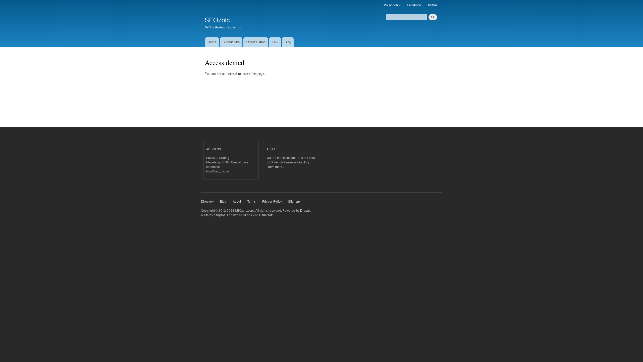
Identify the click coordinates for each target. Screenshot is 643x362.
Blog (288, 41)
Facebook (414, 5)
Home (212, 41)
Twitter (432, 5)
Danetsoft (266, 215)
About (237, 201)
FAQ (275, 41)
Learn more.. (275, 166)
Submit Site (231, 41)
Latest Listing (255, 41)
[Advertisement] (296, 78)
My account (392, 5)
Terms (251, 201)
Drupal (305, 210)
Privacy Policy (272, 201)
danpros (219, 215)
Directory (207, 201)
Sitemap (294, 201)
